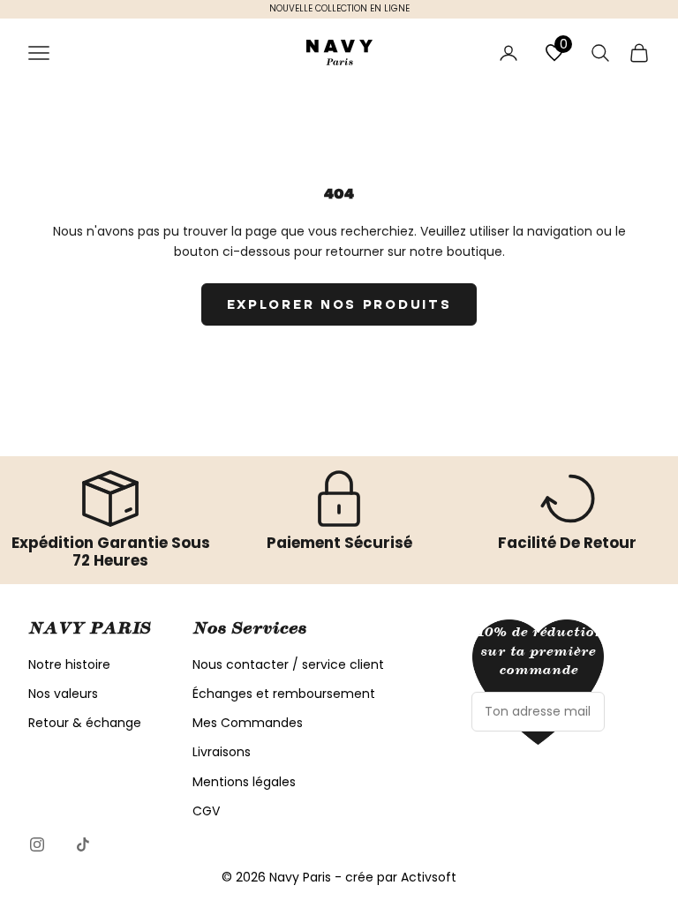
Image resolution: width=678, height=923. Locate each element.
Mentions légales (244, 782)
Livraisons (221, 752)
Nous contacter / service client (288, 664)
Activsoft (428, 877)
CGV (206, 811)
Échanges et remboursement (283, 693)
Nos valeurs (63, 693)
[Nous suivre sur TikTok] (83, 844)
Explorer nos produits (339, 304)
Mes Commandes (247, 723)
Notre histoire (69, 664)
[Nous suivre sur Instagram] (37, 844)
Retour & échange (84, 723)
